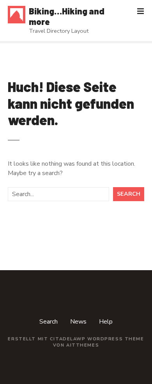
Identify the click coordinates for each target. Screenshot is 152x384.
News (78, 321)
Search (128, 194)
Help (106, 321)
